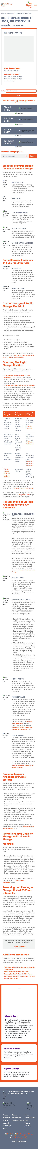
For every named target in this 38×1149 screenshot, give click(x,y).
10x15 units (29, 444)
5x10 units (29, 428)
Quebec (10, 13)
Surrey (5, 1128)
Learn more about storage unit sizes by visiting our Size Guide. (18, 356)
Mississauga (7, 1126)
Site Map (27, 1126)
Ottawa (14, 1115)
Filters (18, 95)
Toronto (5, 1115)
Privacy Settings (30, 1118)
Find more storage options (11, 152)
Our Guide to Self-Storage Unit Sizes (16, 972)
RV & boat (7, 477)
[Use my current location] (26, 156)
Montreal (6, 1123)
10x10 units (29, 442)
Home (3, 13)
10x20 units (29, 461)
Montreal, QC (19, 13)
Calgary (5, 1120)
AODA (26, 1120)
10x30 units (29, 465)
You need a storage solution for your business (19, 385)
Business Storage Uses (19, 414)
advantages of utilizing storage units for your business (22, 728)
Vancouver (6, 1118)
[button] (19, 108)
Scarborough (16, 1118)
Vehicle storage (6, 470)
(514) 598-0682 (20, 947)
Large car (7, 475)
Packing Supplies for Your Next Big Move (17, 974)
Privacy (27, 1115)
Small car (7, 473)
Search (32, 156)
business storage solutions (22, 722)
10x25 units (29, 463)
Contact (27, 1123)
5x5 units (29, 426)
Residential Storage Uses (8, 414)
